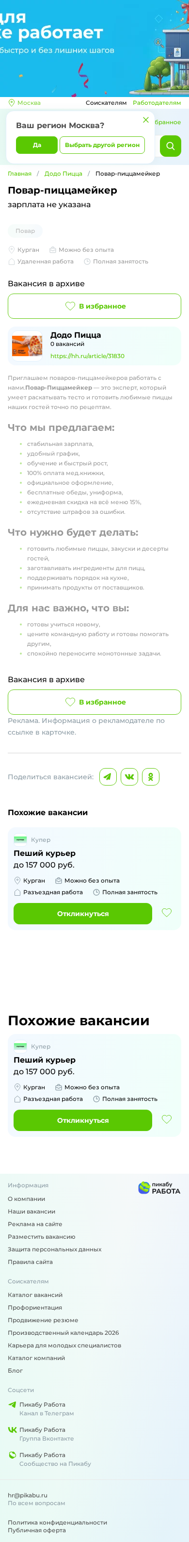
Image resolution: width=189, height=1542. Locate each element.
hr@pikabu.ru (27, 1495)
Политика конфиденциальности (57, 1522)
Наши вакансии (31, 1211)
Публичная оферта (37, 1530)
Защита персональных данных (54, 1249)
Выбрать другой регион (102, 144)
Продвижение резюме (43, 1320)
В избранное (102, 306)
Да (37, 144)
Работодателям (157, 102)
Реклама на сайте (35, 1224)
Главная (20, 173)
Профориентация (35, 1307)
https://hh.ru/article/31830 (87, 356)
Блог (15, 1370)
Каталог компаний (36, 1358)
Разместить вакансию (42, 1236)
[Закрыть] (146, 120)
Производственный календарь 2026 (63, 1332)
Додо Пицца (63, 173)
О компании (26, 1198)
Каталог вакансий (35, 1294)
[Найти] (170, 146)
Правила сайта (30, 1261)
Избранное (163, 122)
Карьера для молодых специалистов (64, 1345)
